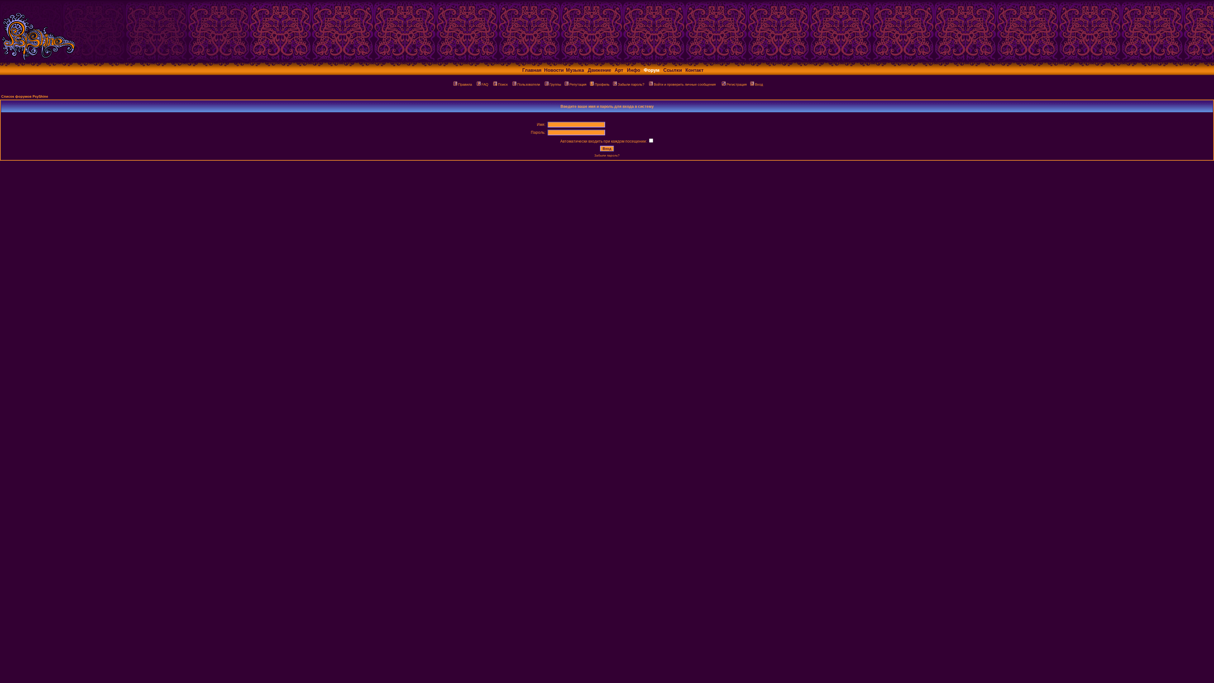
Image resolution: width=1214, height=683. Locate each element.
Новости (554, 70)
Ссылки (672, 70)
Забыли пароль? (631, 84)
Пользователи (528, 84)
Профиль (602, 84)
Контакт (694, 70)
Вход (759, 84)
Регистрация (737, 84)
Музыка (575, 70)
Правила (465, 84)
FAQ (484, 84)
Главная (532, 70)
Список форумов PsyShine (24, 96)
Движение (599, 70)
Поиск (503, 84)
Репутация (577, 84)
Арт (619, 70)
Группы (555, 84)
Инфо (633, 70)
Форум (651, 70)
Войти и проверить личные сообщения (685, 84)
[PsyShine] (125, 61)
